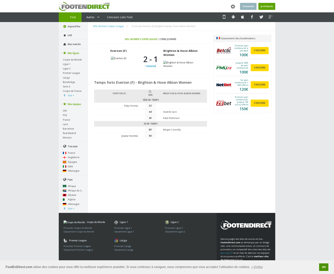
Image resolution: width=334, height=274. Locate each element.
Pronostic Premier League (77, 246)
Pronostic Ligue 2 (174, 227)
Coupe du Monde (72, 59)
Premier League (71, 73)
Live (69, 35)
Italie (70, 166)
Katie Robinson (171, 118)
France (66, 119)
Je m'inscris (267, 6)
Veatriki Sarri (170, 112)
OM (65, 110)
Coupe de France (72, 91)
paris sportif (227, 252)
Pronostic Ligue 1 (123, 227)
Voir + (70, 95)
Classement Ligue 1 (124, 231)
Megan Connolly (172, 129)
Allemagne (73, 170)
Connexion (248, 6)
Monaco (67, 137)
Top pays (72, 146)
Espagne (72, 162)
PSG (65, 115)
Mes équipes (74, 104)
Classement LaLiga (123, 249)
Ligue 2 (67, 68)
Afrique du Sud (75, 190)
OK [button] (324, 267)
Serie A (66, 86)
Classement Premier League (78, 249)
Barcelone (68, 128)
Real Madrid (69, 133)
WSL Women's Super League (108, 26)
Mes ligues (73, 53)
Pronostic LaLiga (122, 246)
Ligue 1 (67, 64)
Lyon (65, 124)
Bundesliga (69, 82)
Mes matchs (74, 44)
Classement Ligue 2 (175, 231)
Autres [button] (90, 17)
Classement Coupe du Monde (79, 231)
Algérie (71, 199)
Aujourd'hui (73, 26)
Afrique (71, 186)
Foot (72, 17)
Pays (70, 179)
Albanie (71, 195)
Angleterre (73, 157)
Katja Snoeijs (131, 105)
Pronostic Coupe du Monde (78, 227)
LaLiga (66, 77)
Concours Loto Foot (120, 17)
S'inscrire (259, 50)
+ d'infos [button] (257, 267)
